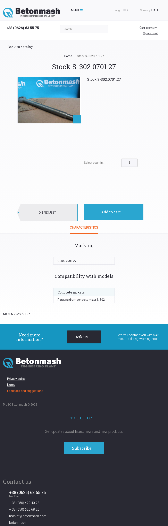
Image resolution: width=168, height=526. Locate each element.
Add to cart (111, 211)
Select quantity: (94, 162)
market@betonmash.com (28, 516)
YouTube (84, 465)
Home (68, 56)
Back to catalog (20, 47)
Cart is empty (148, 27)
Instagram (91, 465)
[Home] (31, 12)
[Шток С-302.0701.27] (49, 100)
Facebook (76, 465)
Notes (11, 385)
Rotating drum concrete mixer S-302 (81, 299)
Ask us (81, 336)
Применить (103, 29)
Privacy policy (16, 379)
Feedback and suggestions (25, 391)
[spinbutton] (129, 163)
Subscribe (82, 448)
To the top (81, 418)
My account (150, 33)
